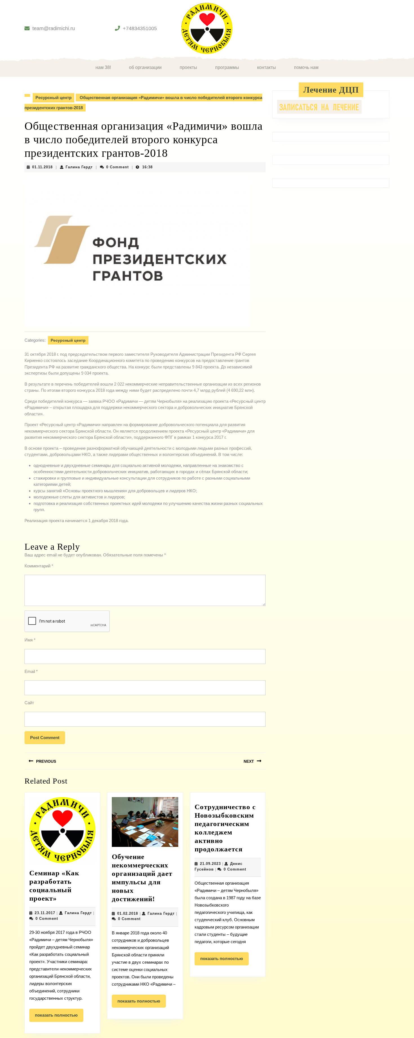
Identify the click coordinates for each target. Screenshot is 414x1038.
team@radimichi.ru (53, 28)
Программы (227, 67)
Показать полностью (59, 1017)
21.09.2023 (210, 864)
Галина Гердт (79, 167)
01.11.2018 (42, 167)
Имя (30, 639)
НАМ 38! (103, 67)
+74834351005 (140, 28)
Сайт (29, 702)
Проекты (188, 67)
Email (31, 671)
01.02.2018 (127, 913)
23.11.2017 (45, 913)
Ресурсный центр (53, 97)
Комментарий (39, 565)
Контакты (266, 67)
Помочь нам (306, 67)
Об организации (145, 67)
